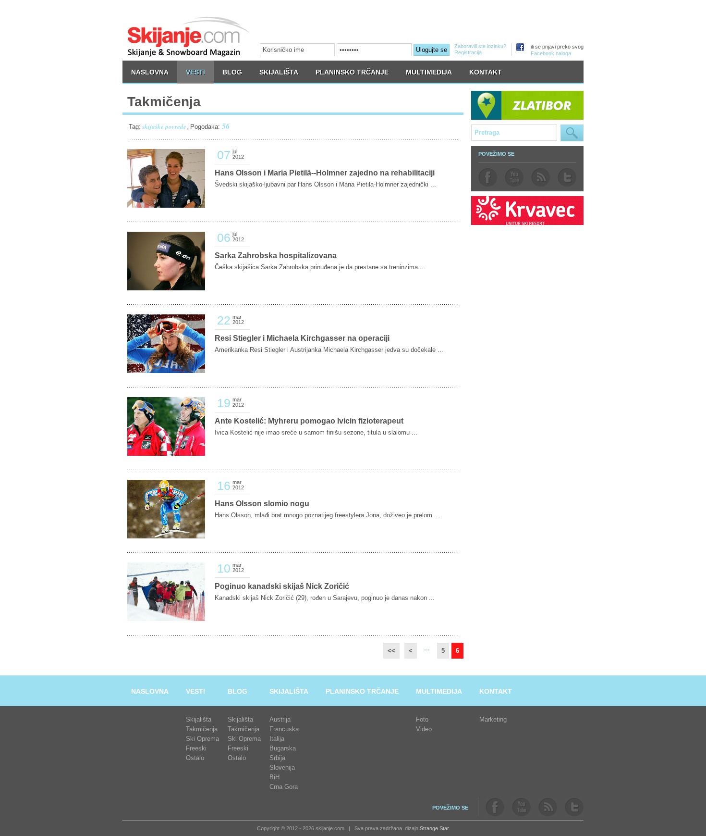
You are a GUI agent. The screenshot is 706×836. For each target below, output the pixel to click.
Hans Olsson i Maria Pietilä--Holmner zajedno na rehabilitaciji (325, 173)
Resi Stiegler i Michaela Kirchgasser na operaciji (302, 338)
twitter (567, 177)
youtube (514, 177)
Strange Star (434, 828)
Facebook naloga (551, 53)
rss (540, 177)
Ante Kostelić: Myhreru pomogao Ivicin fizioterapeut (309, 421)
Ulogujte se (431, 49)
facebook (487, 177)
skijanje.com (188, 36)
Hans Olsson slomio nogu (262, 503)
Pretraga (572, 133)
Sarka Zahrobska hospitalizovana (276, 255)
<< (391, 650)
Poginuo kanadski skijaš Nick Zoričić (282, 586)
